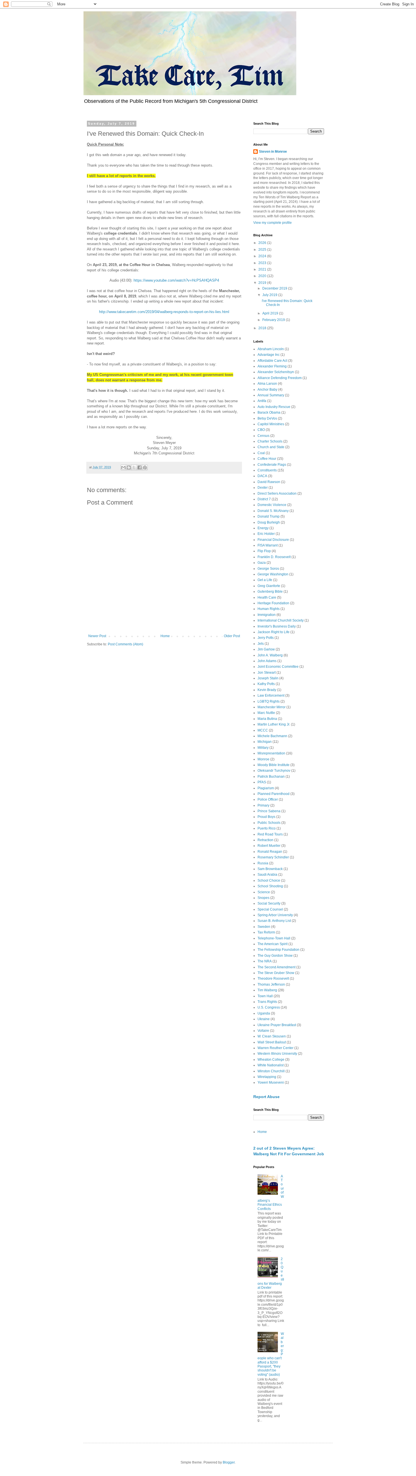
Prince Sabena (269, 811)
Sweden (264, 927)
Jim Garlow (266, 649)
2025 (262, 250)
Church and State (271, 447)
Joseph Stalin (268, 678)
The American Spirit (273, 944)
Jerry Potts (266, 638)
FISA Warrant (268, 545)
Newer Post (97, 636)
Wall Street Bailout (272, 1042)
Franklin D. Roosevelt (274, 557)
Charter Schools (270, 441)
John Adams (267, 661)
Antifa (262, 401)
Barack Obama (269, 412)
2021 (262, 269)
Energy (263, 528)
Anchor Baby (267, 390)
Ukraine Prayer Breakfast (277, 1025)
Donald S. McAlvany (273, 511)
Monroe (263, 759)
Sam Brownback (270, 869)
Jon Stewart (267, 673)
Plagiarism (266, 788)
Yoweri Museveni (271, 1082)
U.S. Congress (269, 1007)
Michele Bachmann (272, 736)
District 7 (264, 499)
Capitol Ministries (271, 424)
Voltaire (263, 1031)
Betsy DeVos (267, 418)
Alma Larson (267, 384)
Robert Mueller (269, 846)
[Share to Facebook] (139, 467)
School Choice (269, 880)
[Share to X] (134, 467)
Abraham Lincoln (271, 349)
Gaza (262, 563)
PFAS (262, 782)
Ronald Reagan (270, 852)
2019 (262, 283)
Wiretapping (267, 1077)
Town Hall (265, 996)
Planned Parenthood (274, 794)
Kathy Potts (266, 684)
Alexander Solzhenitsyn (276, 372)
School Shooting (270, 886)
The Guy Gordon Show (275, 956)
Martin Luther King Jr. (274, 724)
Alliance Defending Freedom (280, 378)
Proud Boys (266, 817)
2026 (262, 243)
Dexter (263, 488)
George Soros (268, 569)
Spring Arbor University (275, 915)
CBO (261, 430)
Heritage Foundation (273, 603)
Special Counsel (270, 909)
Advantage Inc (269, 355)
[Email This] (123, 467)
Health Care (267, 597)
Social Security (269, 903)
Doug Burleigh (269, 522)
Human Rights (269, 609)
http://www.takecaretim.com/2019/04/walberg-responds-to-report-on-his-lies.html (164, 312)
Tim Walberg (267, 990)
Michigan (265, 742)
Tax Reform (266, 932)
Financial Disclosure (273, 540)
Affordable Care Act (272, 361)
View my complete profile (272, 223)
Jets (261, 644)
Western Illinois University (277, 1054)
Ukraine (264, 1019)
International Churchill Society (281, 620)
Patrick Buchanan (271, 777)
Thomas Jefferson (271, 984)
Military (263, 748)
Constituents (267, 470)
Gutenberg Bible (270, 592)
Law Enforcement (271, 695)
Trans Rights (267, 1002)
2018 (262, 328)
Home (165, 636)
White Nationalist (271, 1065)
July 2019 (270, 295)
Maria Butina (267, 719)
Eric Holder (266, 534)
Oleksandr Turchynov (274, 771)
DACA (262, 476)
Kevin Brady (267, 690)
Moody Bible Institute (274, 765)
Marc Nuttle (266, 713)
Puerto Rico (267, 828)
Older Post (232, 636)
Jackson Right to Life (274, 632)
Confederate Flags (272, 465)
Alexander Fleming (272, 366)
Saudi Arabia (267, 875)
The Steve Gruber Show (276, 973)
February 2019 (274, 320)
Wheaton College (271, 1060)
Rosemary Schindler (273, 857)
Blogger (229, 1462)
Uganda (264, 1013)
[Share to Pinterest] (145, 467)
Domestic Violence (272, 505)
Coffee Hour (267, 459)
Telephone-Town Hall (274, 938)
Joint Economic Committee (278, 667)
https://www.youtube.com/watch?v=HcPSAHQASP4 (176, 280)
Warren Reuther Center (275, 1048)
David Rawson (269, 482)
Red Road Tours (270, 834)
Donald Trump (269, 516)
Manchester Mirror (272, 707)
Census (263, 436)
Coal (261, 453)
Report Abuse (266, 1096)
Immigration (267, 615)
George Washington (273, 574)
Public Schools (269, 823)
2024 (262, 256)
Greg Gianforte (269, 586)
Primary (263, 805)
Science (264, 892)
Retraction (265, 840)
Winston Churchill (271, 1071)
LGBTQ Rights (269, 701)
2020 (262, 276)
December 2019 (275, 288)
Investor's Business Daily (277, 626)
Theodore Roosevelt (273, 979)
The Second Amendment (276, 967)
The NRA (265, 961)
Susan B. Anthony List (274, 921)
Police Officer (268, 799)
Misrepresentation (271, 753)
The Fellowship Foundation (278, 950)
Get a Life (265, 580)
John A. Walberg (270, 655)
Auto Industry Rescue (274, 407)
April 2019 (270, 313)
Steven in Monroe (273, 152)
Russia (263, 863)
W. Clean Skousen (272, 1036)
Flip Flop (264, 551)
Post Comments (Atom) (125, 644)
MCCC (263, 730)
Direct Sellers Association (277, 493)
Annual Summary (271, 395)
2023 (262, 263)
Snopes (263, 898)
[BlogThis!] (129, 467)
